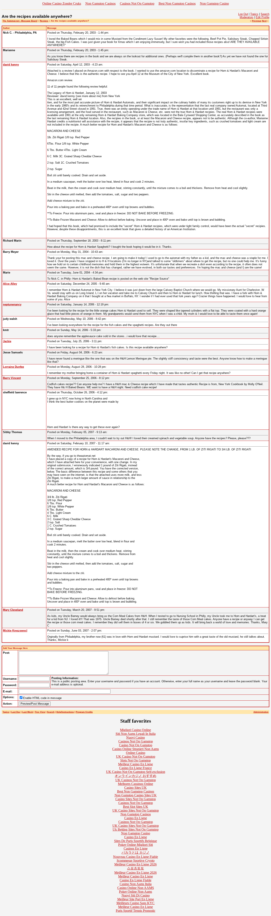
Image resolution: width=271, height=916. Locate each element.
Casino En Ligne (135, 818)
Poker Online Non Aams (135, 891)
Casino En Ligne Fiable (135, 880)
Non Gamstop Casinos (100, 3)
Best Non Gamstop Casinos (177, 3)
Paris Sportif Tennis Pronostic (135, 910)
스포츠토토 (135, 868)
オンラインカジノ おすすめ (135, 776)
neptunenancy (12, 304)
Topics (254, 14)
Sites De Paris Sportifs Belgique (135, 841)
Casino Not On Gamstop (135, 745)
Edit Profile (262, 17)
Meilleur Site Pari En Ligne (135, 899)
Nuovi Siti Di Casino (136, 895)
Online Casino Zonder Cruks (61, 3)
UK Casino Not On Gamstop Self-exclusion (135, 772)
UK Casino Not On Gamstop (135, 756)
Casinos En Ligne (136, 848)
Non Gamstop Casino (214, 3)
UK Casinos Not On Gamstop (135, 780)
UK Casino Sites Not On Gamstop (135, 810)
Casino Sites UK (135, 787)
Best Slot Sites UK (135, 806)
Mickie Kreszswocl (15, 630)
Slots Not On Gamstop (135, 760)
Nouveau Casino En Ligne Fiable (135, 857)
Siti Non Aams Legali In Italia (136, 734)
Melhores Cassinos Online (135, 784)
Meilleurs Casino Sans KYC (135, 903)
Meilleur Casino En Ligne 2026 (135, 864)
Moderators (246, 17)
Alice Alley (10, 283)
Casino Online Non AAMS (135, 888)
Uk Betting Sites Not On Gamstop (136, 829)
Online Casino (135, 753)
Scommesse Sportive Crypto (136, 860)
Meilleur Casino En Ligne (135, 764)
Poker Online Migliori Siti (135, 844)
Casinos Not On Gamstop (137, 3)
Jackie (7, 341)
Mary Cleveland (13, 609)
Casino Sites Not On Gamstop (135, 799)
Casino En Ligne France (135, 768)
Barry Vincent (12, 378)
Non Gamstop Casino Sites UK (136, 795)
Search (265, 14)
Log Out (243, 14)
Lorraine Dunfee (13, 366)
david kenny (11, 64)
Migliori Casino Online (135, 730)
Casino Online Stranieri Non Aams (135, 749)
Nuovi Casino (135, 737)
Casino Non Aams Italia (136, 884)
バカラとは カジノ (135, 852)
